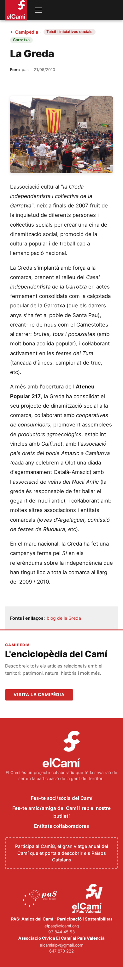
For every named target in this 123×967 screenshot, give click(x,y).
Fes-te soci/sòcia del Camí (61, 798)
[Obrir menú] (38, 10)
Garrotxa (21, 39)
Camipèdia (24, 32)
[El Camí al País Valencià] (88, 899)
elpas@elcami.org (61, 925)
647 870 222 (61, 950)
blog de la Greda (64, 618)
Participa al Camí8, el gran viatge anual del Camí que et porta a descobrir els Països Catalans (61, 852)
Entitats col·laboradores (61, 826)
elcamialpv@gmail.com (61, 945)
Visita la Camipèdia (39, 694)
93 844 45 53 (61, 931)
